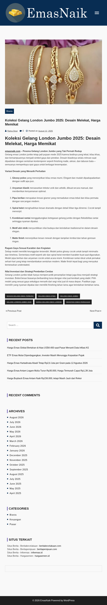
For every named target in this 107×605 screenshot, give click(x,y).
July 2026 (15, 422)
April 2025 (15, 493)
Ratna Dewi (12, 131)
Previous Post (14, 311)
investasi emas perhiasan (78, 302)
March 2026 (16, 441)
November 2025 (18, 460)
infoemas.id (36, 552)
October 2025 (17, 465)
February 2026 (18, 446)
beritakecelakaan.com (50, 546)
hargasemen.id (42, 556)
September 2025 (19, 469)
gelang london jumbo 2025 (19, 302)
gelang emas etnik (47, 296)
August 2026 (17, 417)
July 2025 (15, 479)
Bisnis (9, 111)
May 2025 (15, 488)
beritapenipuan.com (47, 549)
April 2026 (15, 436)
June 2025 (15, 484)
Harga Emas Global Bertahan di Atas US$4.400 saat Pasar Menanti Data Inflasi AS (48, 348)
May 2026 (15, 431)
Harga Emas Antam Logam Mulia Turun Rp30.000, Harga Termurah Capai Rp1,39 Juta (50, 370)
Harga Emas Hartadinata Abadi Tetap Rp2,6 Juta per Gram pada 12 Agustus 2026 (47, 363)
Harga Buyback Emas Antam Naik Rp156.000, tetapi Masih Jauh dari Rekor (44, 378)
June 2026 (15, 427)
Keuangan (15, 519)
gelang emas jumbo (69, 296)
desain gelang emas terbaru (20, 296)
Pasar (13, 524)
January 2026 (17, 450)
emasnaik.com (12, 151)
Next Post (95, 311)
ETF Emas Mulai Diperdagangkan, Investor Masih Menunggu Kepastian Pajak (45, 355)
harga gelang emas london (49, 302)
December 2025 (18, 455)
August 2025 (17, 474)
